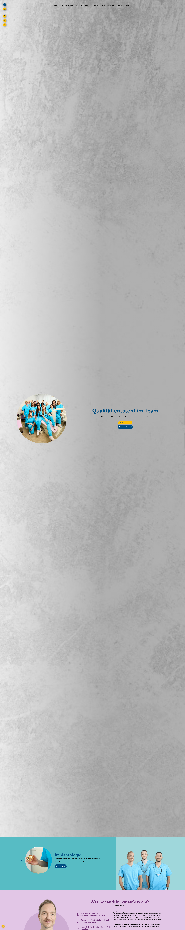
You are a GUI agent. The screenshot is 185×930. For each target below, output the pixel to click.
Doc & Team (58, 5)
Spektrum (84, 5)
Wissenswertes (108, 5)
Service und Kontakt (124, 5)
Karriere (94, 5)
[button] (4, 10)
